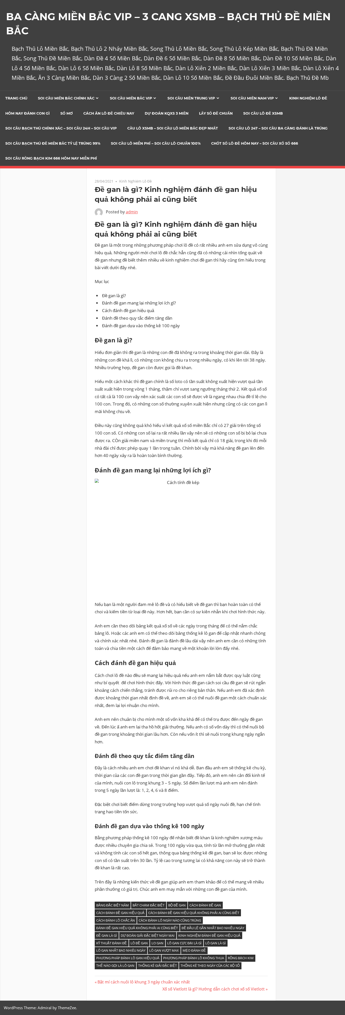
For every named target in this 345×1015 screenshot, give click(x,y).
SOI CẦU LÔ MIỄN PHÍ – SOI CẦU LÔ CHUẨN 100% (156, 143)
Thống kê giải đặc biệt (157, 965)
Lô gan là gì (215, 943)
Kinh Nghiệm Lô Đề (308, 98)
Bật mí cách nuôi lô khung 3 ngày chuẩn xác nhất (143, 982)
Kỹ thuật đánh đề (111, 943)
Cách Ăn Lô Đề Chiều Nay (108, 113)
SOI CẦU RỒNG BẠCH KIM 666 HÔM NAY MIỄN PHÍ (51, 158)
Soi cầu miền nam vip (252, 98)
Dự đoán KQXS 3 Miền (166, 113)
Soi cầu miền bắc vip (131, 98)
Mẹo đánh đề (194, 950)
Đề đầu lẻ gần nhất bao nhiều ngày (213, 928)
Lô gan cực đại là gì (184, 943)
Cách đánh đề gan (205, 905)
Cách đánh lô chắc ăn (115, 920)
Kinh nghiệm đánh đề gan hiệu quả (209, 935)
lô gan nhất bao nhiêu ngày (120, 950)
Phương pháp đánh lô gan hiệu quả (127, 958)
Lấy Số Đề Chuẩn (216, 113)
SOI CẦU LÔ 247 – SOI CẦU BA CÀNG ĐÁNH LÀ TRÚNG (278, 128)
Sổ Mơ (66, 113)
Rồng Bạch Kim (241, 958)
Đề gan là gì (106, 935)
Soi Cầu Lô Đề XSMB (263, 113)
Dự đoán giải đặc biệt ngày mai (148, 935)
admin (132, 212)
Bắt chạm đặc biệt (148, 905)
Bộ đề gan (177, 905)
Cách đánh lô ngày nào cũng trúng (170, 920)
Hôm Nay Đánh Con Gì (27, 113)
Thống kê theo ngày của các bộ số (210, 965)
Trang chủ (16, 98)
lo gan (157, 943)
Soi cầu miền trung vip (191, 98)
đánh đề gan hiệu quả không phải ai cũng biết (137, 928)
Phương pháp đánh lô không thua (193, 958)
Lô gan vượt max (164, 950)
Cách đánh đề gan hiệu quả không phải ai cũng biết (193, 912)
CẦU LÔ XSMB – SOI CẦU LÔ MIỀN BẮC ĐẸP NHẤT (172, 128)
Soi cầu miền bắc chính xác (66, 98)
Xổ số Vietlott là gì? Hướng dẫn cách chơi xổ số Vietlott (213, 989)
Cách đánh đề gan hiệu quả (120, 912)
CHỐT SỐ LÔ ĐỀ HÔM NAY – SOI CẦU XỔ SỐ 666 (254, 143)
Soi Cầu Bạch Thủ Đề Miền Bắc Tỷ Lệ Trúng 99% (52, 143)
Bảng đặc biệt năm (112, 905)
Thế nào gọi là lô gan (115, 965)
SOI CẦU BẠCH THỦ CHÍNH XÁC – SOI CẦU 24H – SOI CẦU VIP (61, 128)
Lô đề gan (139, 943)
